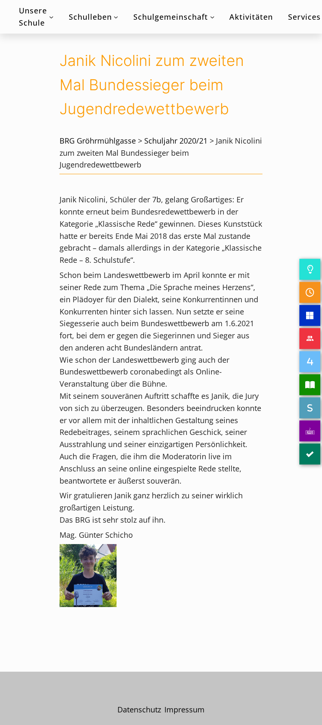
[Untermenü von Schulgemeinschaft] (212, 17)
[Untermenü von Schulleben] (116, 17)
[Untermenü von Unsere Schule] (51, 17)
